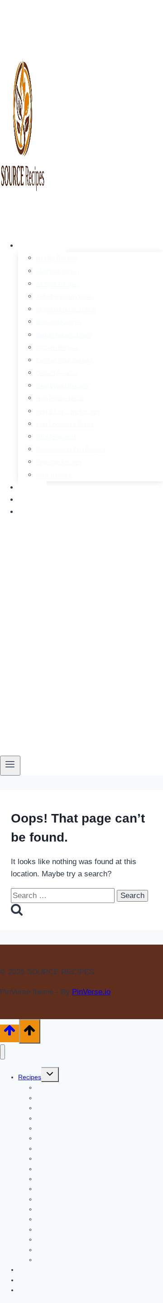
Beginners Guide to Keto (66, 309)
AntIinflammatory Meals (65, 297)
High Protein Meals (59, 398)
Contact (36, 499)
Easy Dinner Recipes (62, 386)
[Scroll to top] (9, 1033)
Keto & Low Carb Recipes (68, 412)
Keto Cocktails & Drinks (65, 424)
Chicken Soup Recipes (64, 361)
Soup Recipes (53, 475)
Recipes (29, 1077)
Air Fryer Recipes (57, 284)
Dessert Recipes (56, 373)
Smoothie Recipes (59, 462)
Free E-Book (44, 512)
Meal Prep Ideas (56, 437)
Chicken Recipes (57, 348)
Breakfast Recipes (58, 322)
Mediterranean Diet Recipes (70, 450)
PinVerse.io (91, 992)
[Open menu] (10, 766)
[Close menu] (2, 1051)
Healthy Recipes (56, 258)
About (32, 487)
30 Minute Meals (56, 271)
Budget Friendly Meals (63, 335)
